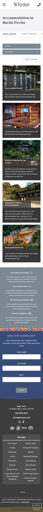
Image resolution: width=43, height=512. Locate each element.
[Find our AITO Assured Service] (30, 430)
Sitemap (12, 465)
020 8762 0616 (21, 413)
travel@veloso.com (21, 417)
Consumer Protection (31, 447)
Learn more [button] (25, 502)
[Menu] (4, 4)
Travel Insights (9, 34)
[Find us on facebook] (23, 422)
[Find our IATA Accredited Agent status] (12, 430)
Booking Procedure (30, 456)
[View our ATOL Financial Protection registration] (18, 430)
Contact (12, 447)
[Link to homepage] (21, 4)
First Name (21, 352)
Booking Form (12, 469)
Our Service (12, 443)
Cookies (22, 492)
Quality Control (30, 469)
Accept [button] (37, 505)
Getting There (31, 443)
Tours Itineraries (29, 34)
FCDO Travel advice (30, 473)
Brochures (12, 452)
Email (21, 375)
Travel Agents (31, 460)
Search (12, 456)
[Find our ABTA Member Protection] (24, 430)
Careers (31, 452)
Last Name (21, 363)
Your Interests (31, 465)
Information (12, 460)
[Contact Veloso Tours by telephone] (38, 4)
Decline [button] (36, 509)
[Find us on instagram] (19, 422)
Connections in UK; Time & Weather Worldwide (12, 476)
